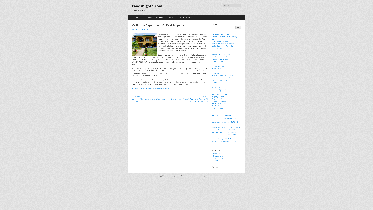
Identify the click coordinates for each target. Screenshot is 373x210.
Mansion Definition (219, 85)
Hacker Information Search (221, 34)
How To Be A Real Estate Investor (224, 75)
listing (222, 129)
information (221, 127)
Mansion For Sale (218, 87)
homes (224, 125)
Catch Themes (209, 176)
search (220, 141)
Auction (135, 17)
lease (218, 130)
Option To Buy (217, 48)
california (151, 89)
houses (234, 125)
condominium (228, 118)
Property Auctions (218, 99)
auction (222, 116)
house (229, 125)
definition (220, 122)
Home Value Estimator (220, 71)
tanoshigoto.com (147, 6)
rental (230, 139)
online (218, 135)
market (228, 132)
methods (233, 132)
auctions (228, 116)
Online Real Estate (218, 92)
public (225, 139)
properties (232, 134)
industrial (214, 127)
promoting (224, 135)
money (213, 135)
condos (236, 118)
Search (214, 25)
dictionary (227, 122)
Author (146, 29)
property (166, 89)
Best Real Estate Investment (222, 54)
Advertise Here (217, 156)
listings (226, 129)
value (238, 141)
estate (234, 121)
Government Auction (219, 64)
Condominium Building (220, 59)
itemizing (214, 129)
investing (229, 127)
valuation (233, 141)
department (158, 89)
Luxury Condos (217, 82)
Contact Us (216, 154)
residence (214, 141)
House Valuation (218, 73)
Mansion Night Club (219, 89)
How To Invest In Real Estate (222, 78)
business (234, 116)
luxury (238, 130)
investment (237, 127)
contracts (214, 122)
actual (215, 115)
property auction (218, 96)
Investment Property (219, 80)
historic (219, 125)
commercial (221, 118)
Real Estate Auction (219, 103)
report (235, 139)
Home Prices (216, 68)
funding (214, 125)
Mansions (172, 17)
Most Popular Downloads (221, 41)
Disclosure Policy (218, 158)
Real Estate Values (186, 17)
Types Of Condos (139, 89)
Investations (160, 17)
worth (214, 144)
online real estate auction (221, 94)
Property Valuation (219, 101)
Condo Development (219, 57)
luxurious (232, 130)
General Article (202, 17)
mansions (221, 132)
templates (226, 141)
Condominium (147, 17)
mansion (215, 132)
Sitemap (215, 161)
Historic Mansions (218, 66)
